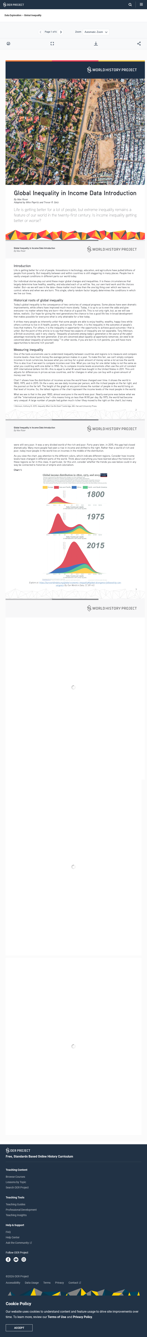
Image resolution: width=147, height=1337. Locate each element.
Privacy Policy (82, 1317)
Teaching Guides (15, 1204)
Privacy (59, 1282)
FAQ (8, 1232)
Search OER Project (17, 1187)
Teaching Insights (16, 1215)
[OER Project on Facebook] (8, 1260)
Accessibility (13, 1282)
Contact (74, 1282)
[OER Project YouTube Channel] (16, 1260)
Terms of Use (57, 1317)
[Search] (128, 4)
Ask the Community (17, 1242)
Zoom (78, 32)
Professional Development (21, 1209)
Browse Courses (15, 1176)
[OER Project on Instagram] (23, 1260)
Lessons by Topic (16, 1182)
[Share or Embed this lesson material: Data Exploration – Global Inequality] (139, 44)
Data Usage (32, 1282)
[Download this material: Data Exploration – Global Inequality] (95, 44)
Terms (47, 1282)
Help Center (13, 1237)
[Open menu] (141, 4)
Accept (19, 1327)
